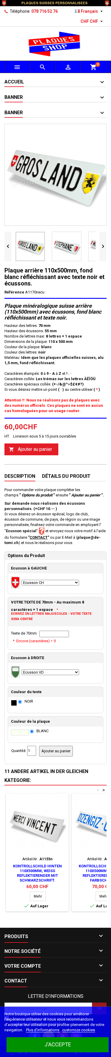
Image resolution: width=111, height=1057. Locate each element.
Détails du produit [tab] (66, 476)
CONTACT (39, 537)
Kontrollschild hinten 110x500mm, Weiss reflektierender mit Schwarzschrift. (37, 873)
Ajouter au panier (30, 449)
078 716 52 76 (44, 11)
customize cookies (78, 1030)
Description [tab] (19, 476)
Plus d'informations (43, 1030)
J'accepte (57, 1044)
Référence (14, 292)
